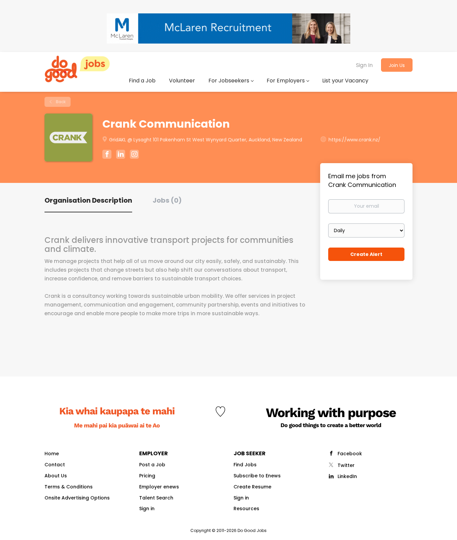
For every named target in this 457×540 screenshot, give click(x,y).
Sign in (147, 508)
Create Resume (252, 486)
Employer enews (159, 486)
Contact (54, 464)
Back (60, 102)
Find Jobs (245, 464)
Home (51, 453)
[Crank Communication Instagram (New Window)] (134, 155)
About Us (55, 475)
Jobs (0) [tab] (167, 200)
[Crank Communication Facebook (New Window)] (106, 155)
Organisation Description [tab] (88, 200)
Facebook (350, 453)
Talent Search (156, 497)
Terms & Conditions (68, 486)
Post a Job (152, 464)
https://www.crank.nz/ (354, 139)
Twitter (346, 465)
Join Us (397, 65)
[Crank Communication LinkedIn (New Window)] (120, 155)
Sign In (364, 65)
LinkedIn (347, 476)
